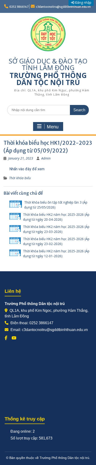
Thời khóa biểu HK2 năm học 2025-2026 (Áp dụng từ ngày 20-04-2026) (56, 217)
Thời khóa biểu (20, 178)
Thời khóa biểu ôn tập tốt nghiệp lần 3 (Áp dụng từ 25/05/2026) (55, 204)
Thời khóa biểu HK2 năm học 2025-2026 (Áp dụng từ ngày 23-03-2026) (56, 229)
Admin (46, 158)
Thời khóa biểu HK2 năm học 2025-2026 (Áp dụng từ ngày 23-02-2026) (56, 241)
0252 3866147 (18, 6)
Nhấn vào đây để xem (27, 169)
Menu (52, 126)
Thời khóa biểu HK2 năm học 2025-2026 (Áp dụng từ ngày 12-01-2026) (56, 253)
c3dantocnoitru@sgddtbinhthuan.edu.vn (63, 6)
